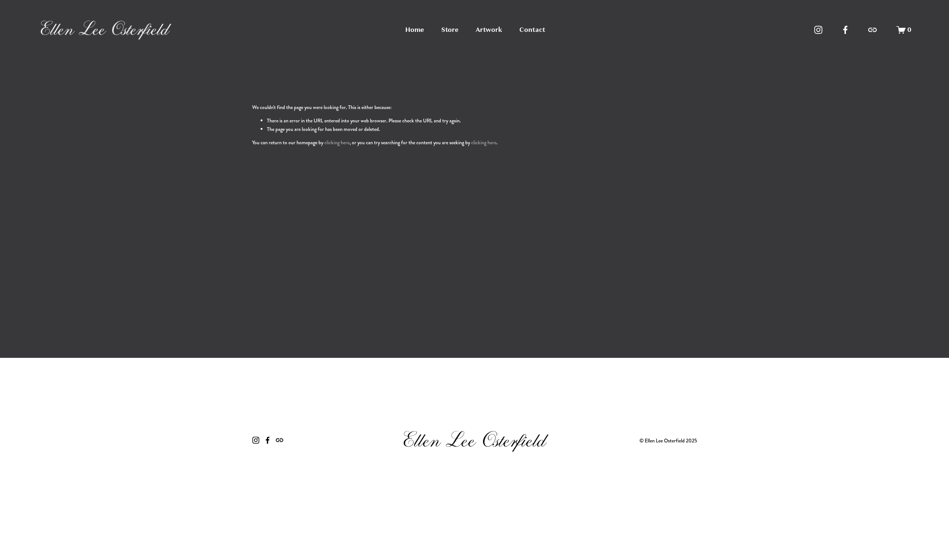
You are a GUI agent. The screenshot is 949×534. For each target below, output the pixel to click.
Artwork (489, 29)
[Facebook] (845, 30)
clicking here (337, 142)
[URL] (872, 30)
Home (414, 29)
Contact (532, 29)
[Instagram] (818, 30)
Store (450, 29)
